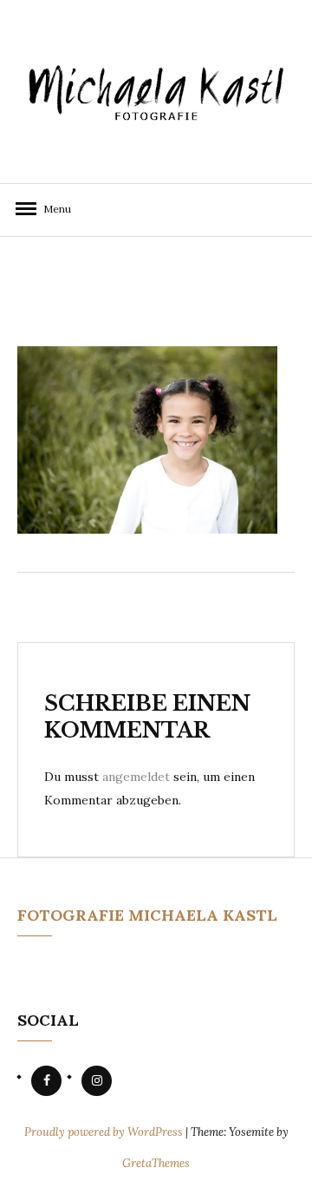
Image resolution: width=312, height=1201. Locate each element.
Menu (52, 208)
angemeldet (136, 776)
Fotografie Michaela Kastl (147, 915)
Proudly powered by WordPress (104, 1132)
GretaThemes (156, 1163)
